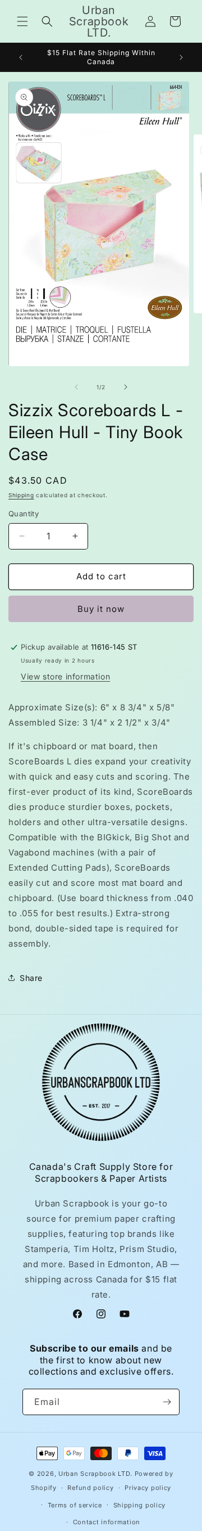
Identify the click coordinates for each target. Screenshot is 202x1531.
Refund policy (90, 1488)
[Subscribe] (166, 1402)
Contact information (106, 1522)
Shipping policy (139, 1505)
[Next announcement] (181, 57)
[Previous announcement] (20, 57)
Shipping (21, 495)
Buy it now (101, 609)
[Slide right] (125, 387)
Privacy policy (148, 1488)
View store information (65, 676)
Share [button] (31, 978)
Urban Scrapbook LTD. (95, 1474)
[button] (22, 21)
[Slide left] (76, 387)
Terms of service (75, 1505)
